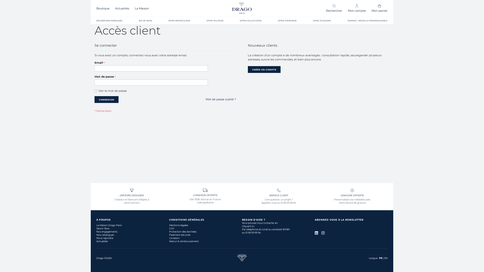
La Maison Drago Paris (109, 225)
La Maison (142, 8)
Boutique (102, 8)
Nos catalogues (105, 234)
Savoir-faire (102, 228)
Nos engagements (106, 231)
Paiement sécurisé (179, 234)
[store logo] (242, 8)
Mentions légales (178, 225)
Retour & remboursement (184, 241)
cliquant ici (248, 226)
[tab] (132, 220)
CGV (171, 228)
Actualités (122, 8)
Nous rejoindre (104, 238)
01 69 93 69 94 (288, 202)
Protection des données (182, 231)
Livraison (174, 238)
